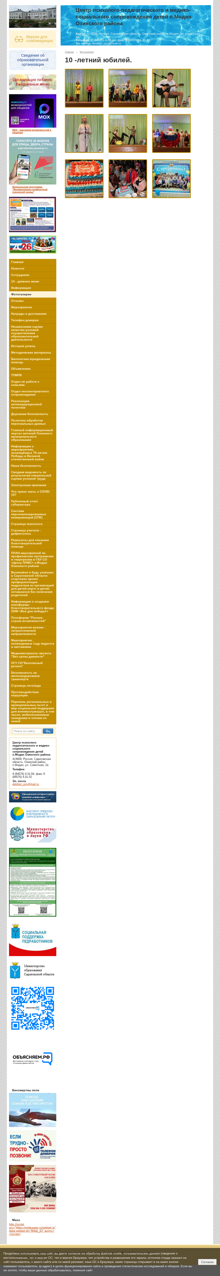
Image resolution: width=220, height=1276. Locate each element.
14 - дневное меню (25, 281)
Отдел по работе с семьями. (25, 383)
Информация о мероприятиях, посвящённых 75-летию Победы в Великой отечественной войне (29, 453)
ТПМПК (16, 375)
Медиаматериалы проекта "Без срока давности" (31, 655)
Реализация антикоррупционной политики (26, 404)
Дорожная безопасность (29, 414)
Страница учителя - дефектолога (26, 532)
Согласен (207, 1262)
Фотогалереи (21, 294)
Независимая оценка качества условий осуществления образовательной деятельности (27, 333)
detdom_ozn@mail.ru (25, 784)
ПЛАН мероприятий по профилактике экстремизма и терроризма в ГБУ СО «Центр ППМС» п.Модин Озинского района (32, 559)
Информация (21, 288)
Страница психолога (27, 524)
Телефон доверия (24, 320)
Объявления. (21, 368)
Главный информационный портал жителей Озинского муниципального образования (32, 435)
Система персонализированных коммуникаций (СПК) (28, 514)
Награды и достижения (28, 313)
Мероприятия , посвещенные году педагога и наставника (32, 643)
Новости (17, 268)
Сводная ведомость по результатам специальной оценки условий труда (31, 475)
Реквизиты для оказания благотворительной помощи (30, 543)
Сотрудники (20, 275)
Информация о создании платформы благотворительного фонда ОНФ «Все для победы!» (32, 606)
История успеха (23, 346)
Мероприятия (21, 307)
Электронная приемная (28, 485)
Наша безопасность (26, 465)
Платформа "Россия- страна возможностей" (28, 619)
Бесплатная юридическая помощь (30, 360)
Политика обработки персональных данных (28, 422)
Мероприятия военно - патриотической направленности (28, 631)
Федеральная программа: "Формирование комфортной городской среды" (29, 189)
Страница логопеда (26, 685)
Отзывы (17, 300)
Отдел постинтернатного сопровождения (30, 393)
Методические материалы (31, 352)
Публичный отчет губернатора (24, 503)
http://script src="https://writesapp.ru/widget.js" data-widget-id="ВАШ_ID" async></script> (32, 1229)
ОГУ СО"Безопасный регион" (27, 664)
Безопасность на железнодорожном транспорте (25, 676)
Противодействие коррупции (25, 693)
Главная (17, 262)
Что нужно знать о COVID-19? (30, 493)
